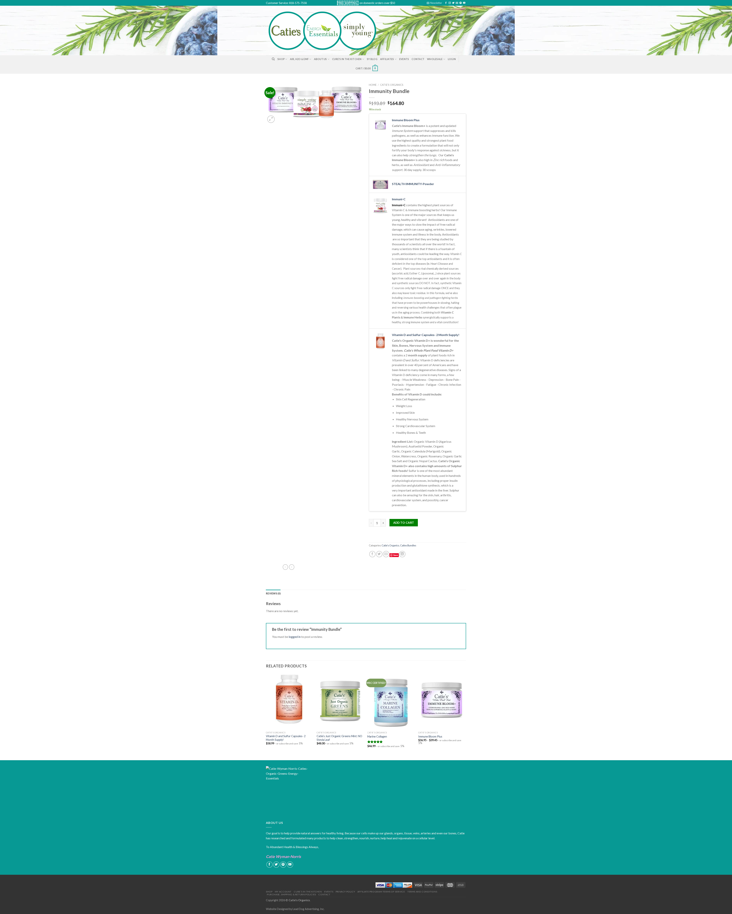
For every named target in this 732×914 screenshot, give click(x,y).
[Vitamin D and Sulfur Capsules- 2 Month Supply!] (289, 701)
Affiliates (387, 59)
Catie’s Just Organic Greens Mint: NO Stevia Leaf (339, 737)
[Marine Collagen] (390, 701)
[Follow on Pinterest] (460, 3)
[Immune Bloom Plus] (441, 701)
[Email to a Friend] (386, 554)
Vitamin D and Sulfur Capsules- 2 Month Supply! (425, 335)
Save (395, 555)
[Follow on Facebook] (446, 3)
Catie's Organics (391, 84)
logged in (295, 636)
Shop (281, 59)
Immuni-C (398, 199)
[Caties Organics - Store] (326, 30)
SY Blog (372, 59)
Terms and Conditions (422, 891)
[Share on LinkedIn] (402, 554)
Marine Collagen (377, 736)
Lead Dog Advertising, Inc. (308, 909)
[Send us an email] (457, 3)
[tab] (273, 593)
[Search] (273, 59)
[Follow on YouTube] (464, 3)
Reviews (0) (273, 593)
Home (372, 84)
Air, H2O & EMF (299, 59)
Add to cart (403, 522)
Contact (418, 59)
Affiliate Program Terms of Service (381, 891)
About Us (320, 59)
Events (404, 59)
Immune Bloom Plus (406, 120)
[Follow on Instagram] (450, 3)
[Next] (465, 716)
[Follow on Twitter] (453, 3)
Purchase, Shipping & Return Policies (291, 894)
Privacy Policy (345, 891)
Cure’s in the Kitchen (346, 59)
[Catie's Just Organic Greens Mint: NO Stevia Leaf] (340, 701)
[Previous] (266, 716)
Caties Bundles (408, 545)
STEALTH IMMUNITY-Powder (413, 184)
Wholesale (434, 59)
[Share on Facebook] (372, 554)
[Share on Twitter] (379, 554)
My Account (283, 891)
